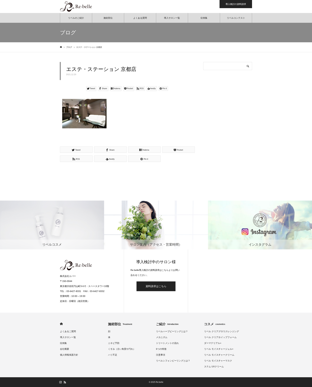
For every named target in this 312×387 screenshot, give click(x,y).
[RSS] (64, 382)
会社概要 (64, 349)
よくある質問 (140, 18)
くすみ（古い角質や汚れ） (121, 349)
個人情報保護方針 (69, 354)
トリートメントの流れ (167, 343)
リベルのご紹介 (76, 18)
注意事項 (160, 354)
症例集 (204, 18)
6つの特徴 (161, 349)
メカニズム (161, 337)
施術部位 (108, 18)
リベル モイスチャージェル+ (218, 349)
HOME (61, 323)
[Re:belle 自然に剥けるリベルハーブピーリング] (76, 6)
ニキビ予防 (113, 343)
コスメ (214, 324)
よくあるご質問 (68, 331)
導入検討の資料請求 (236, 4)
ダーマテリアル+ (212, 343)
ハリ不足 (112, 354)
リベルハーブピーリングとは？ (172, 331)
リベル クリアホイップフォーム (220, 337)
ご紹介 (167, 324)
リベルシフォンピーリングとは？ (173, 360)
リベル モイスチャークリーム (219, 354)
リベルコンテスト (236, 18)
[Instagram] (60, 382)
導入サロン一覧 (172, 18)
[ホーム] (61, 47)
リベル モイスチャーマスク (218, 360)
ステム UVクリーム (214, 366)
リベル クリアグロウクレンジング (221, 331)
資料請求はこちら (156, 286)
